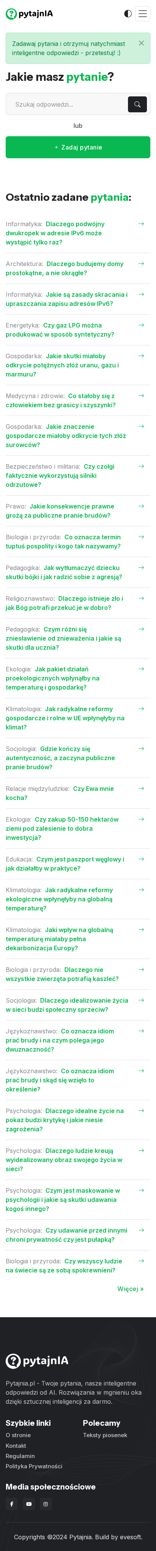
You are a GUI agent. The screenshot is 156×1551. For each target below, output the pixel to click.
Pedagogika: (24, 568)
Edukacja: (20, 859)
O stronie (18, 1435)
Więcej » (130, 1289)
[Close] (141, 43)
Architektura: (25, 264)
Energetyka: (24, 325)
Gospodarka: (25, 356)
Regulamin (20, 1456)
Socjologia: (22, 749)
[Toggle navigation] (142, 14)
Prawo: (17, 506)
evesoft (130, 1537)
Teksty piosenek (105, 1435)
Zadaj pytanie (81, 147)
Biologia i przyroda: (34, 537)
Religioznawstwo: (31, 598)
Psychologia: (25, 1111)
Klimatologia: (25, 709)
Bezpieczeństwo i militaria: (44, 466)
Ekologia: (19, 669)
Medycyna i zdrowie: (36, 396)
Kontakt (16, 1445)
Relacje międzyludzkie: (39, 788)
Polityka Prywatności (34, 1466)
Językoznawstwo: (32, 1031)
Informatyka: (25, 224)
